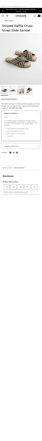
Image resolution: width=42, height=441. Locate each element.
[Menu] (2, 15)
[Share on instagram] (13, 152)
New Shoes (8, 21)
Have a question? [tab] (19, 168)
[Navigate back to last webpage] (3, 21)
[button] (39, 15)
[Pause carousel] (40, 11)
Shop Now (18, 11)
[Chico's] (21, 16)
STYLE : (6, 117)
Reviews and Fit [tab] (7, 168)
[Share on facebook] (10, 152)
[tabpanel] (21, 183)
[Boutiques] (7, 15)
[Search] (34, 15)
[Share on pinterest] (17, 152)
